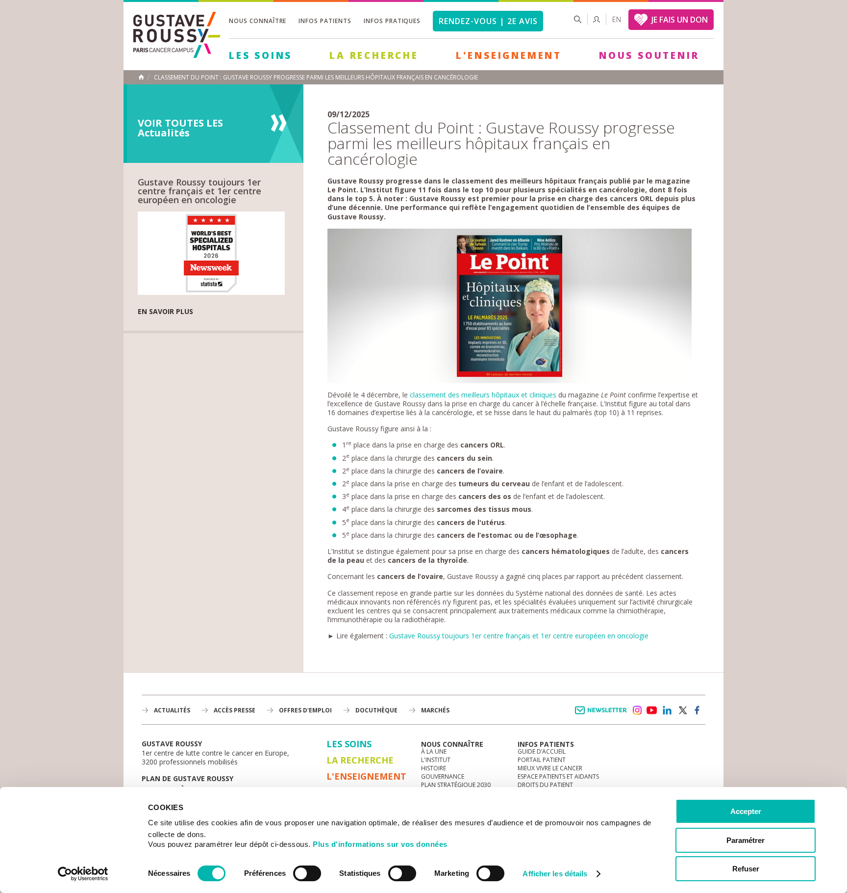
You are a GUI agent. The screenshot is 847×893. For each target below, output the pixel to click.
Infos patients (325, 21)
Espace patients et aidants (558, 776)
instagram (636, 710)
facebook (697, 710)
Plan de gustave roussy (187, 778)
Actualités (172, 710)
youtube (652, 710)
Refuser (745, 869)
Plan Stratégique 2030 (456, 785)
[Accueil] (177, 55)
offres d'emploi (305, 710)
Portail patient (542, 760)
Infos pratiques (392, 21)
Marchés (435, 710)
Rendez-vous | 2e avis (488, 21)
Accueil (141, 77)
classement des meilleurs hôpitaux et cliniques (483, 394)
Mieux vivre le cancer (550, 768)
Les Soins (260, 55)
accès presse (234, 710)
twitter (682, 710)
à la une (434, 751)
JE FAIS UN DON (679, 19)
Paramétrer (745, 840)
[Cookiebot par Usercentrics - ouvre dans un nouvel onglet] (83, 874)
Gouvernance (442, 776)
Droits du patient (545, 785)
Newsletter (602, 715)
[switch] (307, 873)
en (616, 19)
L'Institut (435, 760)
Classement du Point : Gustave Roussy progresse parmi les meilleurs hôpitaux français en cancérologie (316, 77)
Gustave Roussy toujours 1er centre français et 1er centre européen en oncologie (518, 635)
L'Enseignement (509, 55)
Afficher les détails (555, 873)
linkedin (667, 710)
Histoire (433, 768)
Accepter (745, 811)
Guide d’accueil (542, 751)
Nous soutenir (649, 55)
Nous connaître (257, 21)
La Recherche (374, 55)
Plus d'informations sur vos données (380, 844)
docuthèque (376, 710)
